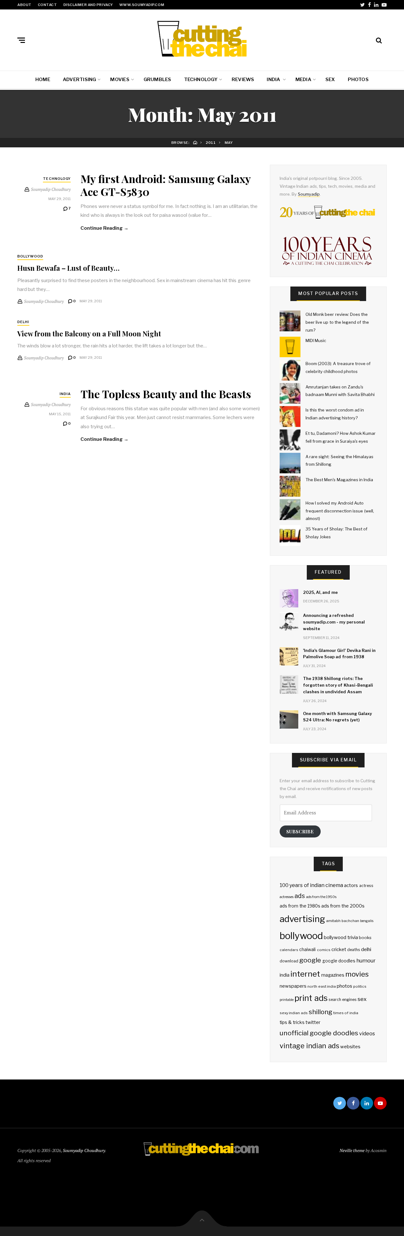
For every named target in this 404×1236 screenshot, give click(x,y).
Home (42, 79)
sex (362, 999)
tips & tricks (292, 1022)
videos (367, 1034)
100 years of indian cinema (311, 885)
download (289, 961)
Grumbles (157, 79)
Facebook (369, 4)
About (24, 5)
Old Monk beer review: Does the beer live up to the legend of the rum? (337, 322)
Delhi (23, 322)
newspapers (293, 986)
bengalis (366, 921)
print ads (310, 998)
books (365, 937)
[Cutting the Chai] (202, 39)
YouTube (384, 4)
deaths (353, 949)
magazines (332, 975)
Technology (200, 79)
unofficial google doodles (319, 1033)
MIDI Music (316, 340)
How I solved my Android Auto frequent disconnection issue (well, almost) (340, 510)
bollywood (301, 935)
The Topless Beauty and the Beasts (165, 394)
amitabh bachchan (342, 921)
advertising (302, 919)
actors (351, 885)
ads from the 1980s (300, 905)
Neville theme (352, 1150)
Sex (330, 79)
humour (366, 960)
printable (287, 1000)
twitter (313, 1022)
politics (359, 986)
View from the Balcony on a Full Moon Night (89, 333)
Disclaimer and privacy (88, 5)
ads (299, 896)
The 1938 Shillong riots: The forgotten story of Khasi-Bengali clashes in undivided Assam (338, 685)
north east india (321, 986)
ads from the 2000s (343, 906)
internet (305, 974)
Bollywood (30, 256)
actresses (287, 897)
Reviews (243, 79)
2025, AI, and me (320, 592)
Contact (47, 5)
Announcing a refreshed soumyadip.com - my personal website (334, 622)
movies (357, 974)
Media (303, 79)
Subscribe (300, 831)
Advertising (79, 79)
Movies (119, 79)
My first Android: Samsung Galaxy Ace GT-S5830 (165, 185)
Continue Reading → (104, 228)
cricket (338, 949)
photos (344, 986)
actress (366, 885)
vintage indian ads (309, 1046)
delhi (366, 949)
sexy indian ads (294, 1013)
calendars (289, 950)
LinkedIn (376, 4)
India (274, 79)
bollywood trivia (341, 937)
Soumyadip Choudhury (84, 1150)
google (310, 960)
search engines (343, 999)
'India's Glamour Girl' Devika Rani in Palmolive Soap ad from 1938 (339, 653)
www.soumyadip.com (141, 5)
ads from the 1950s (321, 897)
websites (350, 1047)
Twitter (362, 4)
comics (323, 950)
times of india (345, 1013)
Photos (358, 79)
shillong (320, 1012)
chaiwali (307, 949)
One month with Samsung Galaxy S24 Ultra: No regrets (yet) (337, 717)
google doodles (338, 960)
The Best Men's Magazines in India (339, 479)
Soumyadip (309, 194)
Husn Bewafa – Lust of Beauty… (68, 268)
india (284, 975)
